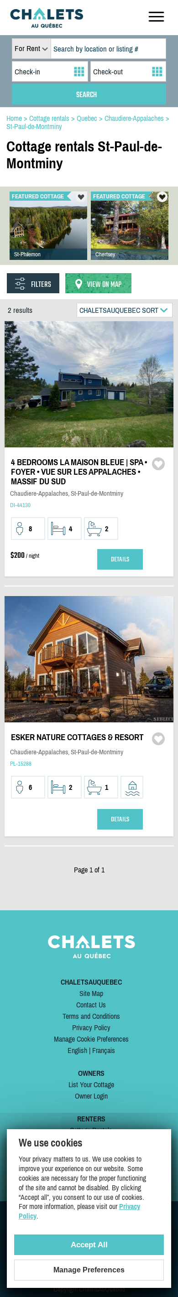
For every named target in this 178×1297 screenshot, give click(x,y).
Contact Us (91, 1005)
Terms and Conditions (91, 1016)
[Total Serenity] (129, 235)
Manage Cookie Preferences (91, 1039)
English (77, 1050)
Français (103, 1050)
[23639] (48, 235)
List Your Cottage (91, 1084)
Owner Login (91, 1096)
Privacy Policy (91, 1027)
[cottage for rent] (46, 25)
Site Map (91, 993)
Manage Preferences (89, 1270)
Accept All (89, 1244)
